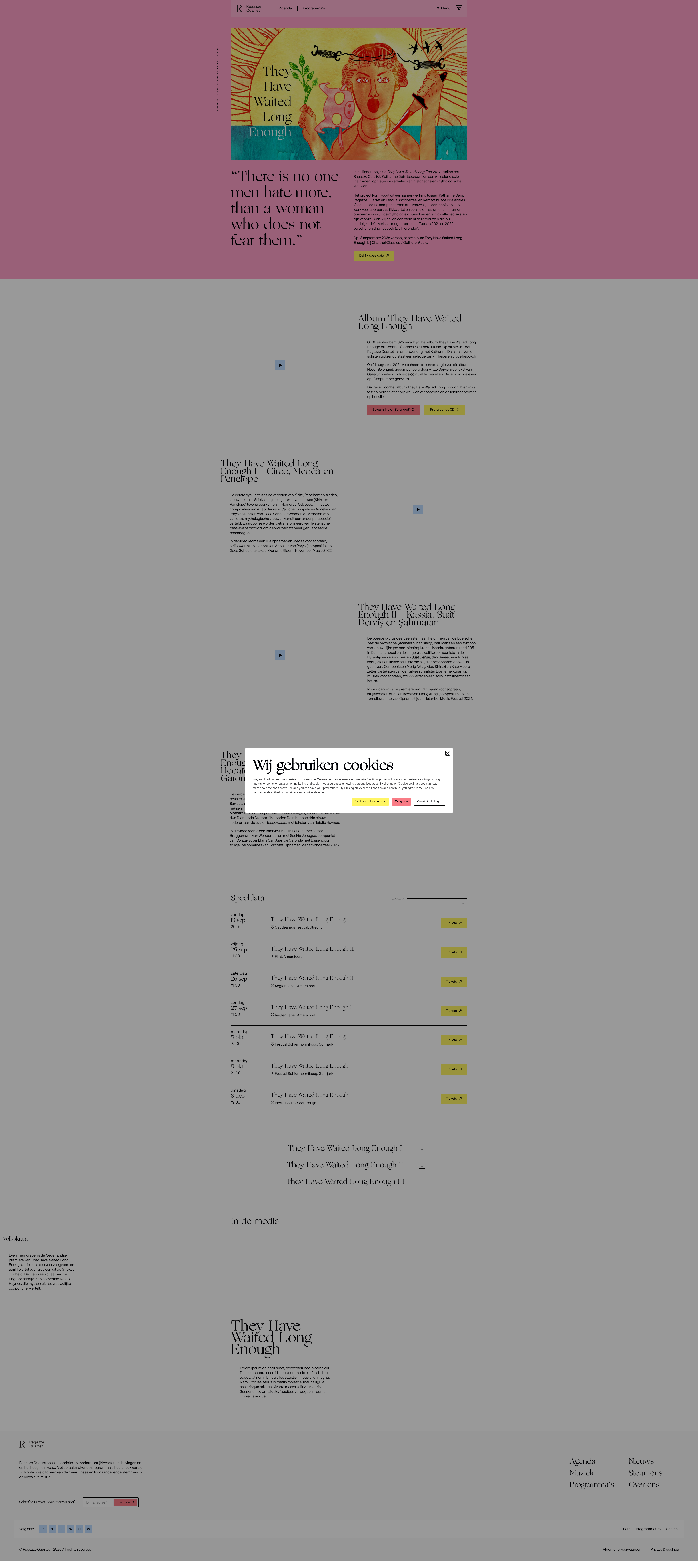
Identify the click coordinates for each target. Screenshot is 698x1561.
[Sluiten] (447, 753)
